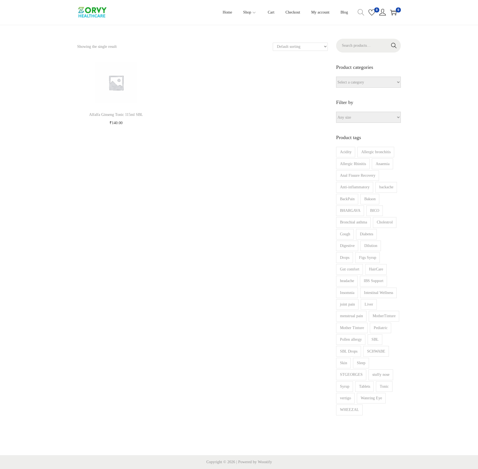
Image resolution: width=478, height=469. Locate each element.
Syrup (344, 386)
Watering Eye (371, 398)
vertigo (345, 398)
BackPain (347, 199)
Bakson (370, 199)
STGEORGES (351, 374)
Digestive (347, 246)
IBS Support (373, 281)
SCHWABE (376, 351)
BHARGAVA (350, 211)
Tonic (384, 386)
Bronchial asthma (353, 222)
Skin (343, 363)
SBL (375, 339)
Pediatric (381, 328)
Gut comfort (349, 269)
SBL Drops (348, 351)
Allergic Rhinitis (353, 164)
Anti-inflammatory (355, 187)
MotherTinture (384, 316)
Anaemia (382, 164)
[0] (371, 12)
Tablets (364, 386)
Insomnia (347, 293)
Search (394, 45)
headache (347, 281)
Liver (369, 304)
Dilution (370, 246)
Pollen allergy (351, 339)
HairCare (376, 269)
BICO (374, 211)
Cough (345, 234)
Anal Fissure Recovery (357, 175)
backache (386, 187)
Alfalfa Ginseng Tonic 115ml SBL (116, 115)
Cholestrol (385, 222)
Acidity (346, 152)
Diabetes (366, 234)
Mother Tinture (352, 328)
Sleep (361, 363)
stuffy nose (380, 374)
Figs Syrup (367, 258)
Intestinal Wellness (378, 293)
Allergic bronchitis (376, 152)
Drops (344, 258)
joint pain (347, 304)
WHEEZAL (349, 410)
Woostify (265, 462)
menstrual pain (351, 316)
